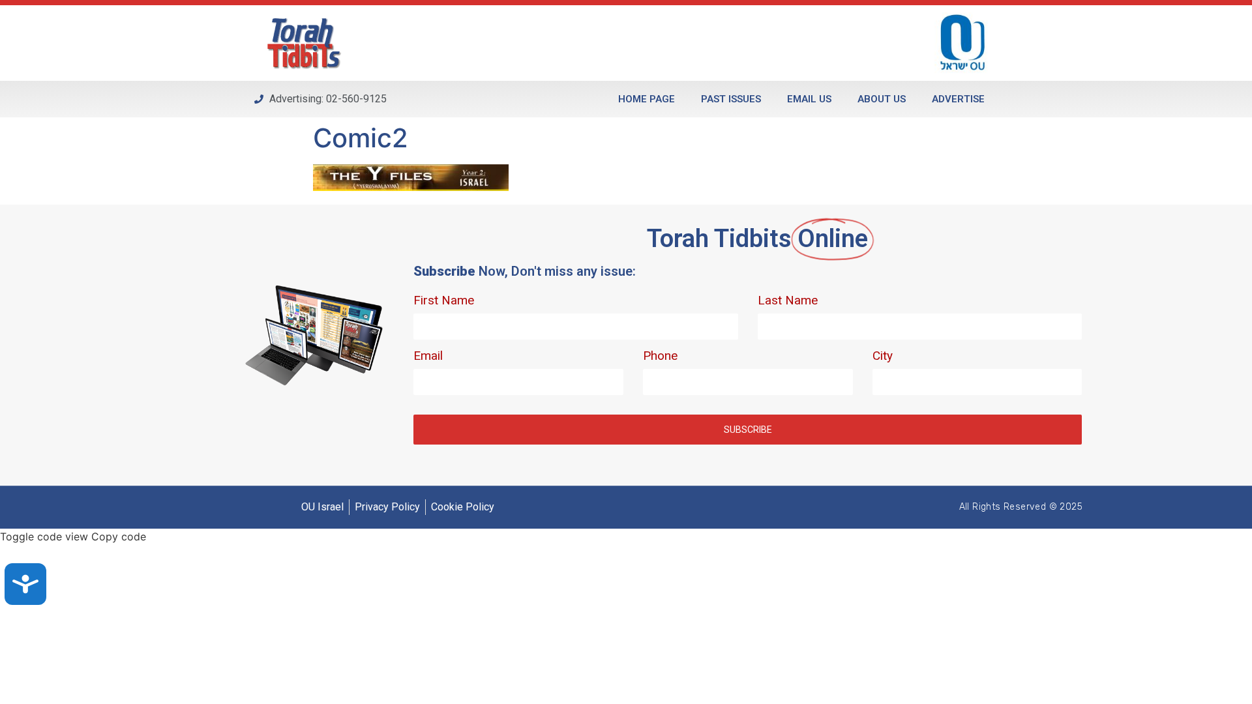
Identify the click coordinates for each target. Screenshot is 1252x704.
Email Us (809, 99)
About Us (881, 99)
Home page (646, 99)
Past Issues (731, 99)
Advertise (958, 99)
